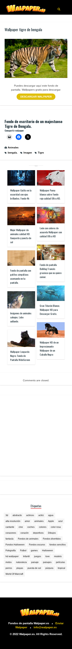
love (47, 556)
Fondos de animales (28, 539)
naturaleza (21, 562)
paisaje (35, 562)
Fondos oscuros (37, 544)
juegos (37, 556)
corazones (11, 533)
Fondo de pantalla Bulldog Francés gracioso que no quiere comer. (50, 271)
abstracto (17, 515)
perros (9, 568)
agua (50, 515)
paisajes (47, 562)
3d (7, 515)
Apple (51, 521)
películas (60, 562)
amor (27, 521)
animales (39, 521)
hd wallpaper (12, 556)
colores (42, 527)
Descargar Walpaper (36, 96)
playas (19, 568)
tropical (61, 568)
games (34, 550)
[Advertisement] (36, 435)
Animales (13, 147)
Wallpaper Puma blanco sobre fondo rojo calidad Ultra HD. (50, 194)
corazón (24, 533)
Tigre (41, 152)
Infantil (26, 556)
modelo (58, 556)
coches (31, 527)
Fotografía (11, 550)
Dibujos (52, 533)
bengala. (13, 152)
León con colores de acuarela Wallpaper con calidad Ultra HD (51, 232)
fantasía (9, 539)
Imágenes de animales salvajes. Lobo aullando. (20, 317)
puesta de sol (34, 568)
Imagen (27, 152)
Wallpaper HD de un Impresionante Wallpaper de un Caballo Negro (49, 348)
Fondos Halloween (15, 544)
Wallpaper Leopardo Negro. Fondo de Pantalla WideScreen (20, 356)
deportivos (38, 533)
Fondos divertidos (52, 539)
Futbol (23, 550)
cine (21, 527)
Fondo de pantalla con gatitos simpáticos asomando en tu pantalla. (20, 276)
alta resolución (13, 521)
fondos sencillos (57, 544)
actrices (30, 515)
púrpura (49, 568)
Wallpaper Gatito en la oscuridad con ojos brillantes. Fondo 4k (20, 194)
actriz (41, 515)
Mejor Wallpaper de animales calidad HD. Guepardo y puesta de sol (20, 236)
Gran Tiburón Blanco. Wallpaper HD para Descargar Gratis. (50, 310)
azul (60, 521)
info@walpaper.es (45, 627)
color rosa (56, 527)
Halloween (47, 550)
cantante (10, 527)
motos (9, 562)
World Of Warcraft (14, 574)
